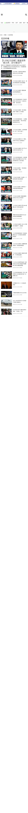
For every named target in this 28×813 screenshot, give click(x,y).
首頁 (2, 22)
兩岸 (24, 22)
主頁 (1, 35)
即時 (13, 22)
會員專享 (8, 22)
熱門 (17, 22)
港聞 (20, 22)
